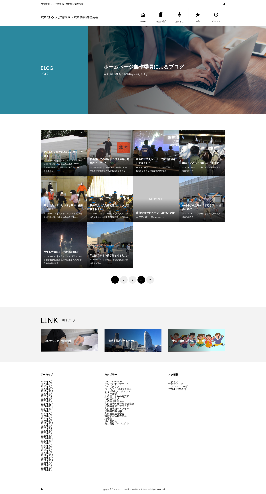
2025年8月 (46, 394)
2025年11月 (47, 389)
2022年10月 (47, 440)
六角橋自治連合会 (51, 167)
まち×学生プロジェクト (118, 391)
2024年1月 (46, 421)
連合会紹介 (161, 21)
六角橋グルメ (112, 398)
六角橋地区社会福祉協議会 (119, 403)
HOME (143, 21)
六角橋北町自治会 (114, 401)
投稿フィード (175, 384)
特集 (198, 21)
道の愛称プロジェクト (117, 423)
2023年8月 (46, 426)
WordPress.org (177, 389)
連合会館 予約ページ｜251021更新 (155, 212)
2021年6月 (46, 465)
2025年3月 (46, 398)
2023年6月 (46, 430)
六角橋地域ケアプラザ (72, 164)
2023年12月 (47, 423)
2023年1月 (46, 435)
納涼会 (80, 167)
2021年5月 (46, 467)
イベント (216, 21)
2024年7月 (46, 413)
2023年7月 (46, 428)
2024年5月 (46, 416)
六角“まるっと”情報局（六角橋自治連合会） (71, 17)
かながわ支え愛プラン (117, 384)
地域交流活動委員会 (67, 167)
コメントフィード (178, 386)
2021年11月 (47, 458)
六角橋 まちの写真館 (68, 160)
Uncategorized (157, 217)
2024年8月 (46, 411)
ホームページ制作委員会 (161, 167)
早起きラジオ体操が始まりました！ (109, 255)
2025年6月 (46, 396)
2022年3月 (46, 450)
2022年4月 (46, 448)
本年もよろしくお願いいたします (200, 163)
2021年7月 (46, 462)
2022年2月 (46, 453)
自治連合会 (48, 171)
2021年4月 (46, 470)
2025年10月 (47, 391)
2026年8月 (46, 381)
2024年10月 (47, 408)
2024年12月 (47, 403)
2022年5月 (46, 445)
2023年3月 (46, 433)
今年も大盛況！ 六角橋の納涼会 (62, 251)
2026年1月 (46, 386)
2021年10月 (47, 460)
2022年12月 (47, 438)
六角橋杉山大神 (102, 171)
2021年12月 (47, 455)
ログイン (173, 381)
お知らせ (179, 21)
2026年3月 (46, 384)
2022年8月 (46, 443)
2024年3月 (46, 418)
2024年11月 (47, 406)
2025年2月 (46, 401)
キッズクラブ (112, 386)
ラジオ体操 (109, 167)
